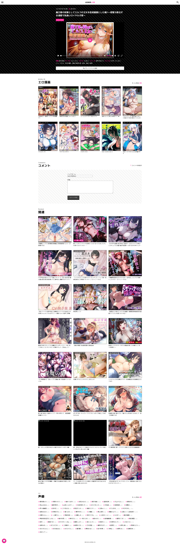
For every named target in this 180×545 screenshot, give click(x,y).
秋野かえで (58, 501)
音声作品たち (100, 61)
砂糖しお (80, 515)
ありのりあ (56, 525)
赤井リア (44, 532)
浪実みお (44, 525)
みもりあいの (96, 505)
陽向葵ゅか (45, 501)
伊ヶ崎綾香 (45, 508)
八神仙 (111, 529)
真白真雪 (133, 518)
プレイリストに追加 (91, 68)
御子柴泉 (61, 61)
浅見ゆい (103, 522)
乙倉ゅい (103, 508)
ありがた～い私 (65, 522)
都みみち (97, 518)
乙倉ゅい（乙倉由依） (129, 512)
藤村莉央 (56, 505)
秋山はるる (45, 505)
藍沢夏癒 (128, 515)
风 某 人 (86, 61)
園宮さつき (121, 518)
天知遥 (108, 505)
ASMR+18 (92, 542)
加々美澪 (101, 529)
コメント (90, 180)
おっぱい (118, 61)
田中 (42, 522)
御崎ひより (114, 512)
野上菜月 (102, 512)
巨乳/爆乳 (68, 63)
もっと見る (135, 83)
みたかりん (69, 529)
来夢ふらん (45, 515)
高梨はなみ (45, 512)
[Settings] (115, 55)
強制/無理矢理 (76, 63)
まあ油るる (57, 529)
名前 (90, 174)
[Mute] (104, 55)
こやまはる (67, 508)
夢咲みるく (90, 529)
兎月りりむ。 (92, 515)
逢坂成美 (108, 501)
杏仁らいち (91, 522)
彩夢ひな (121, 529)
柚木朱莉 (63, 518)
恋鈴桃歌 (118, 505)
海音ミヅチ (91, 508)
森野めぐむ (79, 525)
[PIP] (118, 55)
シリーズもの (60, 63)
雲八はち (69, 512)
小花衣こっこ (106, 515)
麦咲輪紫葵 (109, 518)
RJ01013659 (59, 20)
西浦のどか (135, 525)
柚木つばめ (71, 501)
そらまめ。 (115, 508)
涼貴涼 (128, 505)
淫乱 (83, 63)
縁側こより (79, 522)
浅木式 (55, 508)
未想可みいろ (115, 522)
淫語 (87, 63)
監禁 (91, 63)
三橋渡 (91, 512)
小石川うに (129, 522)
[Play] (58, 55)
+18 (90, 2)
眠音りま (52, 522)
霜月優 (80, 529)
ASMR (112, 61)
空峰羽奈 (131, 529)
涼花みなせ (84, 501)
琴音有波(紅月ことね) (48, 518)
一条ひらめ (85, 518)
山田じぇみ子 (68, 505)
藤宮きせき (103, 525)
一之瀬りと (57, 515)
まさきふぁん (45, 529)
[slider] (78, 56)
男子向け (73, 9)
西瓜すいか (79, 508)
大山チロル (119, 501)
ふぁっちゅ (74, 61)
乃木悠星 (91, 525)
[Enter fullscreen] (121, 55)
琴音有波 (69, 515)
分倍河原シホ (82, 505)
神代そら (74, 518)
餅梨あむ (131, 501)
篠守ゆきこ (80, 512)
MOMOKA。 (128, 508)
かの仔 (117, 515)
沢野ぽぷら (57, 512)
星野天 (113, 525)
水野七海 (124, 525)
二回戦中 (67, 525)
